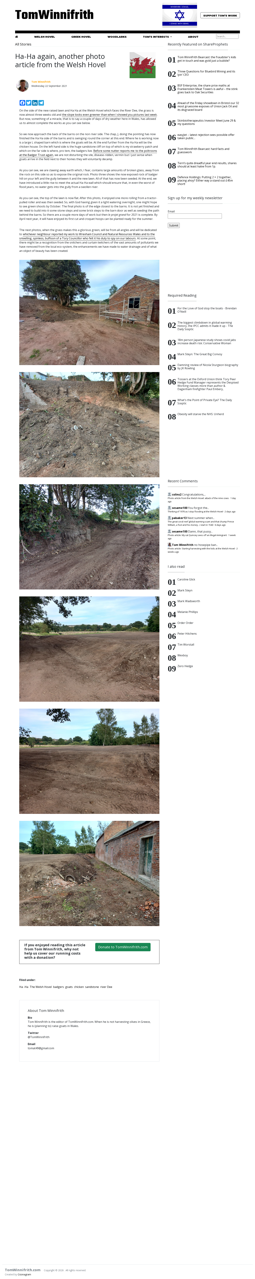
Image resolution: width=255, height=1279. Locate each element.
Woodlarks (117, 36)
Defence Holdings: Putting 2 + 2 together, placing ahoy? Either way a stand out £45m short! (205, 180)
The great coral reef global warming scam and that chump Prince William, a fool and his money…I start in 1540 (201, 523)
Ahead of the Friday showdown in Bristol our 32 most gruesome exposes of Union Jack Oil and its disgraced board (208, 106)
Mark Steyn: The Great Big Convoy (199, 354)
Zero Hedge (185, 666)
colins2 (176, 494)
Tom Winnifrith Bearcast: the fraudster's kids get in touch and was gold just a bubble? (206, 58)
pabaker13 (179, 518)
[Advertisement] (204, 260)
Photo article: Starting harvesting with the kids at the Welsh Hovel (201, 548)
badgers (58, 987)
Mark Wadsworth (188, 601)
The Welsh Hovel (41, 987)
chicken (79, 987)
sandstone (92, 987)
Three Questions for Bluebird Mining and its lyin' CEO (206, 73)
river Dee (106, 987)
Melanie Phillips (187, 612)
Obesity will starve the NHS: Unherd (200, 414)
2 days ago (230, 511)
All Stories (23, 44)
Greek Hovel (81, 36)
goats (69, 987)
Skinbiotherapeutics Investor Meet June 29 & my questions (206, 122)
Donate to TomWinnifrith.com (123, 947)
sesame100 (179, 508)
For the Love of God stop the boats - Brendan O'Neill (207, 309)
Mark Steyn (184, 590)
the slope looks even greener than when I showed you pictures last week (109, 115)
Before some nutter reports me (113, 151)
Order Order (185, 623)
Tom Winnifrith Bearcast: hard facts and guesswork (203, 150)
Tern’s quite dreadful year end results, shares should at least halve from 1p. (207, 164)
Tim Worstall (185, 644)
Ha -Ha (23, 987)
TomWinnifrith (51, 16)
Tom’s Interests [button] (156, 36)
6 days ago (220, 524)
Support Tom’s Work (220, 15)
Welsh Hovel (44, 36)
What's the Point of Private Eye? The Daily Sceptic (204, 401)
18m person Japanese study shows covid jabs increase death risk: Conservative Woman (206, 341)
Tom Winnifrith (182, 545)
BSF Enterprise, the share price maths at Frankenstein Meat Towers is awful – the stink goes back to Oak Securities (207, 89)
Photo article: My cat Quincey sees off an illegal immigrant (197, 535)
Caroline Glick (186, 579)
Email (171, 211)
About (193, 36)
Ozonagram (24, 1274)
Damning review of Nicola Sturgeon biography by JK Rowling (207, 366)
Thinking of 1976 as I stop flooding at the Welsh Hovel (195, 511)
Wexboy (182, 655)
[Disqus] (89, 1109)
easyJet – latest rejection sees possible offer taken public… (206, 136)
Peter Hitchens (187, 634)
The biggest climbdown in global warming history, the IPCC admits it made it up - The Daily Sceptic (205, 326)
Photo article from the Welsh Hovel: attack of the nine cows (198, 498)
